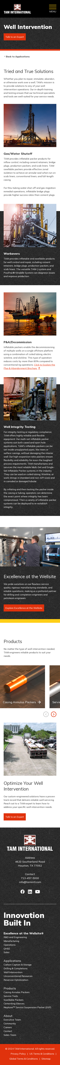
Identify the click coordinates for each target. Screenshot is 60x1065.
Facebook (22, 891)
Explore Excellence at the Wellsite (23, 607)
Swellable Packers (13, 999)
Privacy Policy (18, 1053)
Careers (8, 1027)
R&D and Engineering (15, 937)
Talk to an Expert (14, 36)
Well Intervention (13, 972)
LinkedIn (30, 891)
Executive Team (12, 1019)
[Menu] (52, 9)
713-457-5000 (30, 878)
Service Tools (11, 996)
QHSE (7, 948)
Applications (12, 961)
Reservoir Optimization (16, 979)
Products (10, 988)
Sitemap (46, 1058)
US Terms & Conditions (41, 1053)
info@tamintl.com (30, 882)
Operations (10, 944)
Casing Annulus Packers (19, 702)
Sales (6, 952)
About (8, 1016)
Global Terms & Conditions (23, 1058)
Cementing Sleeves (14, 1003)
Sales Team (10, 1034)
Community (10, 1023)
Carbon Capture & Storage (18, 964)
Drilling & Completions (16, 968)
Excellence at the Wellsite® (24, 933)
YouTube (37, 891)
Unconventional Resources (18, 976)
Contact (8, 1031)
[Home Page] (17, 9)
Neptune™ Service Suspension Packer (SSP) (27, 1007)
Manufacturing (11, 941)
